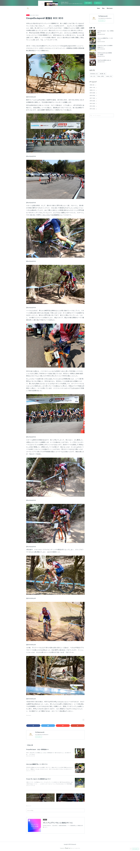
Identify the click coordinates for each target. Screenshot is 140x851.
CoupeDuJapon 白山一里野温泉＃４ (37, 749)
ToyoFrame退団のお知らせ (104, 60)
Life (92, 76)
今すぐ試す (88, 3)
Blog (103, 8)
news (109, 76)
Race (28, 15)
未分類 (102, 73)
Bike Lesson (110, 8)
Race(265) (28, 715)
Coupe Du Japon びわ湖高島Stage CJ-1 (38, 779)
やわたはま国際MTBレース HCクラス (37, 764)
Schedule (94, 73)
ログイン (98, 3)
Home (98, 8)
